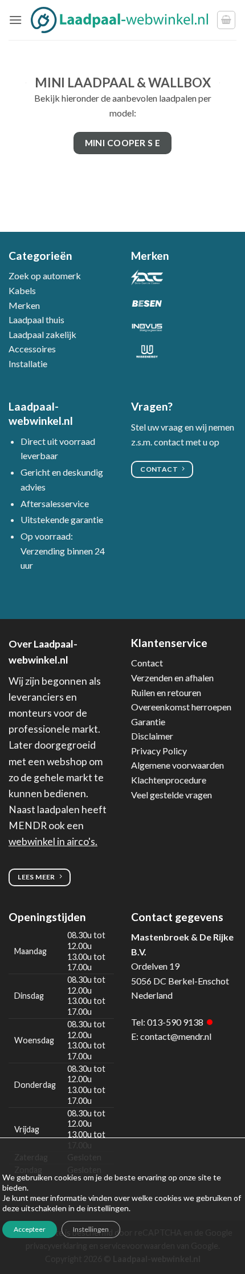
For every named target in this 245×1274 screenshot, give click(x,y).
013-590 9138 (175, 1021)
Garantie (148, 721)
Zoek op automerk (45, 275)
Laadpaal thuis (36, 319)
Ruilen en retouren (166, 692)
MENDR (28, 825)
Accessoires (32, 348)
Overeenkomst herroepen (181, 706)
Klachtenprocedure (168, 779)
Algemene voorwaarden (177, 764)
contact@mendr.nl (175, 1036)
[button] (15, 20)
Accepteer (30, 1229)
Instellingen (91, 1229)
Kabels (22, 290)
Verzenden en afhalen (172, 677)
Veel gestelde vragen (171, 794)
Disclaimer (152, 735)
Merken (24, 305)
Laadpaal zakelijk (42, 334)
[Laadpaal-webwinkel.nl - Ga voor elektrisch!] (119, 20)
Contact (147, 662)
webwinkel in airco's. (53, 841)
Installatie (28, 363)
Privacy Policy (159, 750)
